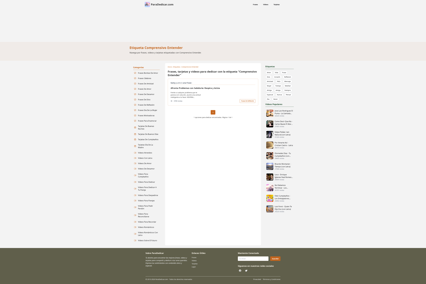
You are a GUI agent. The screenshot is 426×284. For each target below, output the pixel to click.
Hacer (275, 99)
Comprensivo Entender (190, 67)
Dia (268, 99)
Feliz (278, 81)
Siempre (287, 90)
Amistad (270, 81)
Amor (269, 72)
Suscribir (275, 259)
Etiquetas (176, 67)
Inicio (170, 67)
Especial (270, 95)
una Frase (187, 83)
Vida (276, 72)
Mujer (269, 86)
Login (194, 267)
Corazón (277, 77)
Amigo (278, 90)
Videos (265, 4)
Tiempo (278, 86)
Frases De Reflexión (247, 101)
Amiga (269, 90)
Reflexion (287, 77)
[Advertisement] (213, 25)
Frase (284, 72)
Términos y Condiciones (271, 279)
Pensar (288, 95)
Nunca (279, 95)
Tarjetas (277, 4)
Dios (268, 77)
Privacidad (257, 279)
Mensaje (287, 81)
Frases (255, 4)
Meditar (288, 86)
